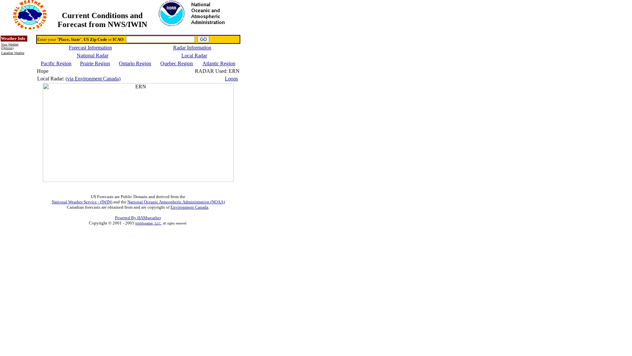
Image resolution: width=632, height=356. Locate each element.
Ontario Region (135, 63)
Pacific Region (56, 63)
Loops (231, 78)
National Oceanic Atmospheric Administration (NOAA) (176, 201)
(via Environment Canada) (93, 78)
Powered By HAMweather (138, 217)
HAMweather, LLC (148, 223)
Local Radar (194, 55)
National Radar (92, 55)
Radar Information (192, 47)
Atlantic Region (218, 63)
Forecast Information (90, 47)
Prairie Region (95, 63)
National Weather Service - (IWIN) (82, 201)
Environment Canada (189, 207)
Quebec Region (176, 63)
